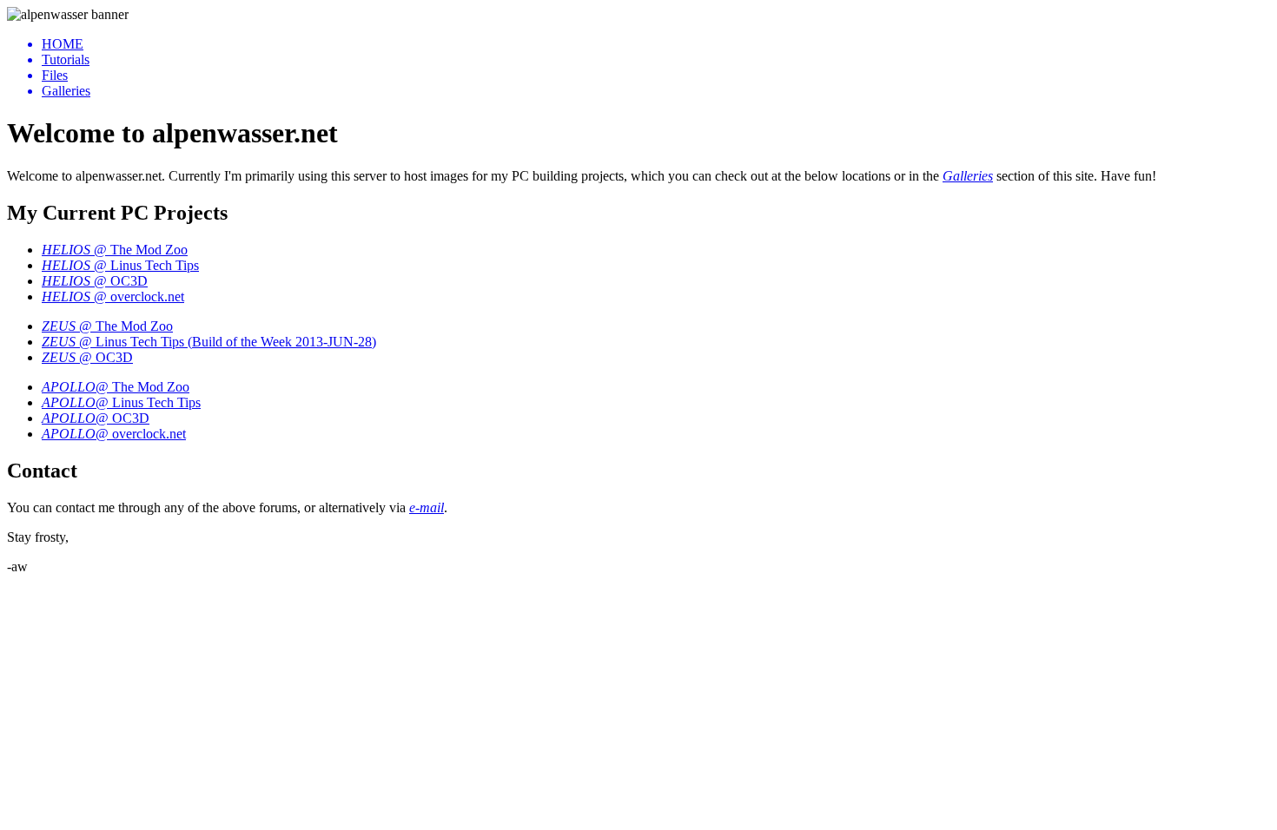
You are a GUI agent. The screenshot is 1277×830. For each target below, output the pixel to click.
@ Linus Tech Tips (120, 265)
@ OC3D (95, 280)
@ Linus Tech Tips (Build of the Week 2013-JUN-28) (209, 341)
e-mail (426, 507)
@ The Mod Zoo (115, 249)
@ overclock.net (113, 296)
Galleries (968, 175)
